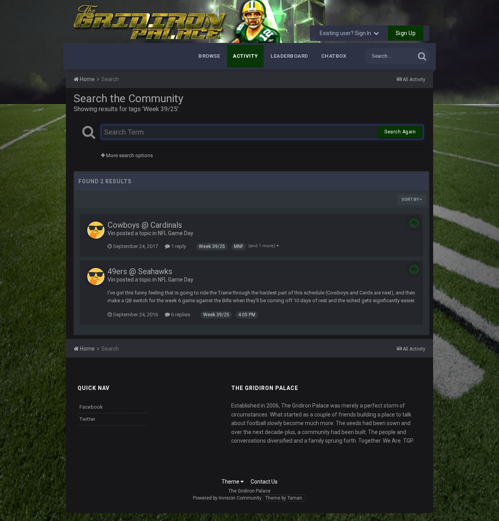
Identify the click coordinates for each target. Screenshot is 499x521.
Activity (245, 56)
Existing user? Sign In (346, 33)
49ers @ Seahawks (140, 271)
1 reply (178, 246)
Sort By (410, 199)
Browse (209, 56)
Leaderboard (289, 56)
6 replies (180, 314)
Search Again (400, 132)
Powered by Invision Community (227, 498)
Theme (231, 481)
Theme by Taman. (284, 498)
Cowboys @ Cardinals (145, 225)
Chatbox (334, 56)
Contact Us (264, 481)
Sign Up (406, 33)
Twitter (88, 419)
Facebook (91, 407)
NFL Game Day (175, 233)
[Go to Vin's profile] (96, 230)
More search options (129, 155)
